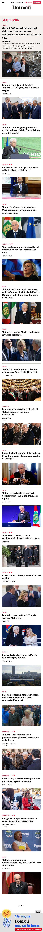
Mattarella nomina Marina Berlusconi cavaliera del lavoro (21, 333)
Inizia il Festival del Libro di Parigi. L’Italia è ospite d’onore (19, 656)
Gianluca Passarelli (8, 743)
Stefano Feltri (6, 785)
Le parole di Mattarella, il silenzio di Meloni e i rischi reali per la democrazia (20, 412)
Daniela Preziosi (7, 375)
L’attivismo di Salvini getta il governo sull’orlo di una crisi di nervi (20, 168)
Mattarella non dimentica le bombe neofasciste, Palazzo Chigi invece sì (19, 370)
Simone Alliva (6, 173)
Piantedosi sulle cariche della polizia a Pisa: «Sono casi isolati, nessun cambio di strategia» (21, 456)
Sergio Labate (6, 418)
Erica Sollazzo (7, 661)
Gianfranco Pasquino (8, 581)
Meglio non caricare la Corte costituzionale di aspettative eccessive (21, 537)
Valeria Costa (6, 502)
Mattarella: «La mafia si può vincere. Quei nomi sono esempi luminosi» (20, 208)
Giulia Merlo (6, 869)
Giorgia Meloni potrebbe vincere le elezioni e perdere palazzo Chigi (19, 820)
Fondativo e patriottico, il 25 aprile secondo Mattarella (19, 616)
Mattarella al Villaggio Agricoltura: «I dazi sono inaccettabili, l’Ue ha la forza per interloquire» (21, 130)
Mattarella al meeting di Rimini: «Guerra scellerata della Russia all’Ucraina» (21, 863)
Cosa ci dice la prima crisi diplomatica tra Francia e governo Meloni (21, 780)
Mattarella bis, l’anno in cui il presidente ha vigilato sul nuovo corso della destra (21, 737)
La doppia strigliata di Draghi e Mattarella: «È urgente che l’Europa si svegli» (20, 88)
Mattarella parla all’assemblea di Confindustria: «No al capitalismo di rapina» (20, 496)
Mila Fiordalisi (6, 94)
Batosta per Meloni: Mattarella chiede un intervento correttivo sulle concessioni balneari (20, 698)
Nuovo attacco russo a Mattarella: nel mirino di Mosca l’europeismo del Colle (20, 250)
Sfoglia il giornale (17, 2)
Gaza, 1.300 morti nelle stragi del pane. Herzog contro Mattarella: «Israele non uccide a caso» (21, 33)
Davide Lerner (6, 41)
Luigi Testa (5, 541)
